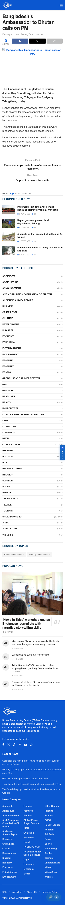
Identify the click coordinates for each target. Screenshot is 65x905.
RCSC (5, 462)
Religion (7, 474)
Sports (6, 492)
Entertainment (11, 348)
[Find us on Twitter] (8, 745)
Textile (7, 504)
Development (10, 324)
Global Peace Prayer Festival (21, 378)
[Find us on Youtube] (25, 745)
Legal (6, 420)
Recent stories (12, 468)
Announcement (11, 288)
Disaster (7, 330)
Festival (7, 372)
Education (8, 342)
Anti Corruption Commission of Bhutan (27, 294)
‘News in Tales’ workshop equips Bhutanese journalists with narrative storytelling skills (26, 623)
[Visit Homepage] (7, 5)
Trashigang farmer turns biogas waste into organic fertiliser (31, 783)
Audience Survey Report (17, 300)
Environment (10, 354)
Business (7, 306)
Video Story (9, 528)
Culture (7, 318)
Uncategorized (11, 516)
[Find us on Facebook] (3, 745)
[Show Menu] (61, 5)
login (12, 193)
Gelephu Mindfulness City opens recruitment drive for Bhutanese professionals (36, 683)
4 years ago (24, 241)
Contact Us (17, 891)
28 (34, 227)
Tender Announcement (14, 554)
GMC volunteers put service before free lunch (25, 778)
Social (6, 486)
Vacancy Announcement (39, 554)
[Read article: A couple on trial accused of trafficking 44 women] (8, 236)
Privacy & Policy (49, 891)
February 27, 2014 (10, 34)
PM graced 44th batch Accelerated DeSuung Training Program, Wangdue (37, 208)
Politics (7, 456)
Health (6, 402)
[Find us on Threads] (14, 745)
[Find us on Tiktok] (31, 745)
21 (34, 255)
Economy (8, 336)
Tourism (7, 510)
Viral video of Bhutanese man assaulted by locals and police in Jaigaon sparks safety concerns (35, 643)
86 (34, 241)
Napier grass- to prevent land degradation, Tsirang (33, 222)
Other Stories (11, 444)
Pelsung (7, 450)
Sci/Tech (7, 480)
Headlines (8, 396)
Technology (10, 498)
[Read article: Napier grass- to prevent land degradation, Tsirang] (8, 223)
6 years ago (24, 214)
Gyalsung (8, 390)
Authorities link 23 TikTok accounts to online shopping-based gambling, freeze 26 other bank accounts (35, 668)
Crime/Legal (10, 312)
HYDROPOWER (10, 408)
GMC (5, 384)
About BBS (32, 891)
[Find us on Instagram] (20, 745)
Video (5, 522)
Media (5, 438)
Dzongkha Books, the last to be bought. (30, 654)
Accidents (8, 276)
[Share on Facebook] (20, 41)
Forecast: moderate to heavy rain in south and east (40, 249)
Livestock (8, 432)
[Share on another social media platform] (55, 41)
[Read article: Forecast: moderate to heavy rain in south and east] (8, 250)
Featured (8, 366)
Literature (9, 426)
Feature (7, 360)
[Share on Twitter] (37, 41)
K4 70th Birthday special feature (23, 414)
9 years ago (24, 255)
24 (34, 214)
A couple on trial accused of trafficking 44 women (39, 235)
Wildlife (7, 534)
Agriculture (10, 282)
